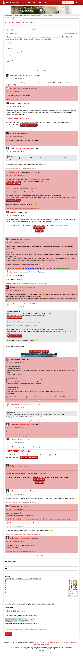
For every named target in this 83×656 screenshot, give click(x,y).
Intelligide (13, 75)
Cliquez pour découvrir (13, 183)
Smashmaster (15, 172)
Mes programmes (39, 228)
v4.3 (14, 642)
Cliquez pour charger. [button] (47, 15)
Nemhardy (13, 272)
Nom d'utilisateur (10, 561)
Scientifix (13, 103)
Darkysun (13, 212)
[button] (24, 2)
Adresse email (9, 569)
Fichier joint (9, 607)
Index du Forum (9, 22)
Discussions (19, 22)
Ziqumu (12, 287)
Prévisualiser (73, 596)
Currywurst (32, 188)
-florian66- (13, 88)
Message (7, 576)
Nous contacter (60, 642)
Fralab (12, 133)
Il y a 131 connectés (49, 642)
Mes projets (39, 231)
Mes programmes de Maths (29, 125)
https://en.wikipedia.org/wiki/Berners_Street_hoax (31, 283)
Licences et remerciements (41, 644)
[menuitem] (24, 2)
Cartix (12, 359)
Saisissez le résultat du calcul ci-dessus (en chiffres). (21, 623)
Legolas (13, 30)
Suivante (43, 71)
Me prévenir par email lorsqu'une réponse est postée (22, 615)
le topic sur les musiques (30, 37)
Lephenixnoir (14, 148)
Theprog (13, 239)
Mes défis (45, 351)
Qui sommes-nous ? (72, 642)
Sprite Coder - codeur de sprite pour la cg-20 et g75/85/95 (22, 208)
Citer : (8, 79)
